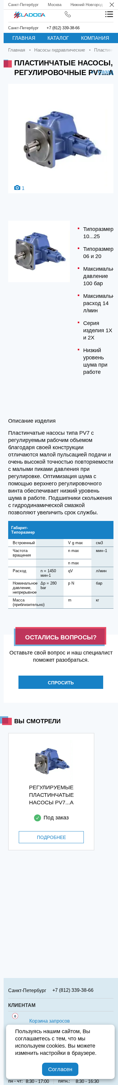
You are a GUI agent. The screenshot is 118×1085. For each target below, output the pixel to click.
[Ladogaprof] (29, 13)
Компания (95, 38)
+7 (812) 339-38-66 (63, 28)
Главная (23, 38)
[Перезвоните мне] (68, 14)
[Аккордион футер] (111, 990)
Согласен (60, 1069)
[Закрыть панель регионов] (112, 5)
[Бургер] (109, 14)
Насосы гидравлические (59, 49)
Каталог (58, 38)
